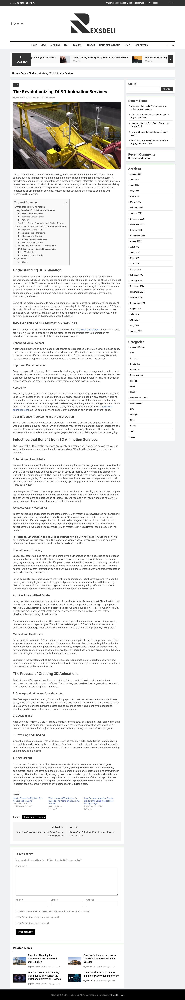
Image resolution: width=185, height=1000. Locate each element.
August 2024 (135, 308)
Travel (133, 437)
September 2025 (137, 236)
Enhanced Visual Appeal (32, 214)
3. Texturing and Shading (33, 255)
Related (24, 262)
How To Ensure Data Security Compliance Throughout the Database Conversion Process (44, 975)
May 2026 (134, 191)
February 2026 (136, 207)
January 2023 (136, 331)
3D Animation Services (34, 817)
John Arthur (20, 97)
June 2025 (134, 252)
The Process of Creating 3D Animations (36, 245)
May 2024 (134, 325)
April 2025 (134, 264)
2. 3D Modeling (28, 252)
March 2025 (135, 269)
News (43, 45)
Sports (133, 425)
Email (54, 900)
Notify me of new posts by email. (33, 923)
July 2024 (134, 314)
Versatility (26, 220)
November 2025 (137, 224)
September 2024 (137, 303)
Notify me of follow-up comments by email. (38, 917)
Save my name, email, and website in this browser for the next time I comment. (54, 911)
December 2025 (137, 219)
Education (134, 369)
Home (34, 45)
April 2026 (134, 196)
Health (127, 45)
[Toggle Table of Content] (64, 203)
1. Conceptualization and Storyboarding (38, 249)
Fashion (77, 45)
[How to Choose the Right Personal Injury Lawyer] (110, 61)
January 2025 (136, 280)
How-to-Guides (137, 403)
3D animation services (87, 329)
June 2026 (134, 185)
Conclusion (22, 258)
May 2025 (134, 258)
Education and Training (32, 236)
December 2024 (137, 286)
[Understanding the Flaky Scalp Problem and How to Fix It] (38, 61)
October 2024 (136, 297)
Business (55, 45)
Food (132, 386)
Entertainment (136, 375)
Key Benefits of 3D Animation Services (36, 210)
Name (19, 900)
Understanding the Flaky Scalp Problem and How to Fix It (73, 57)
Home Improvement (109, 45)
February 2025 (136, 275)
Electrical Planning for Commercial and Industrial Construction (42, 958)
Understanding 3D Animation (30, 207)
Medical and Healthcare (32, 242)
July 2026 (134, 179)
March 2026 (135, 202)
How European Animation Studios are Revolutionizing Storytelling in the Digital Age (98, 801)
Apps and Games (137, 347)
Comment (21, 866)
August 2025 (135, 241)
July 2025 (134, 247)
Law (132, 409)
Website (90, 900)
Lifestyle (90, 45)
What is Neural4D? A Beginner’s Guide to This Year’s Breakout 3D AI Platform (64, 801)
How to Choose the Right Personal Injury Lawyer (136, 3)
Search (132, 83)
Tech (66, 45)
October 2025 (136, 230)
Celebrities (135, 364)
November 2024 (137, 292)
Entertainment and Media (32, 230)
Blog (132, 353)
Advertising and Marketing (33, 233)
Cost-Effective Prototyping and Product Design (42, 223)
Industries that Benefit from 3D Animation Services (42, 226)
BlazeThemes (117, 995)
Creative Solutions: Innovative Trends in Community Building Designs (99, 958)
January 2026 (136, 213)
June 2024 (134, 320)
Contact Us (141, 45)
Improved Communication (33, 217)
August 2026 (135, 174)
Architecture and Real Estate (34, 239)
